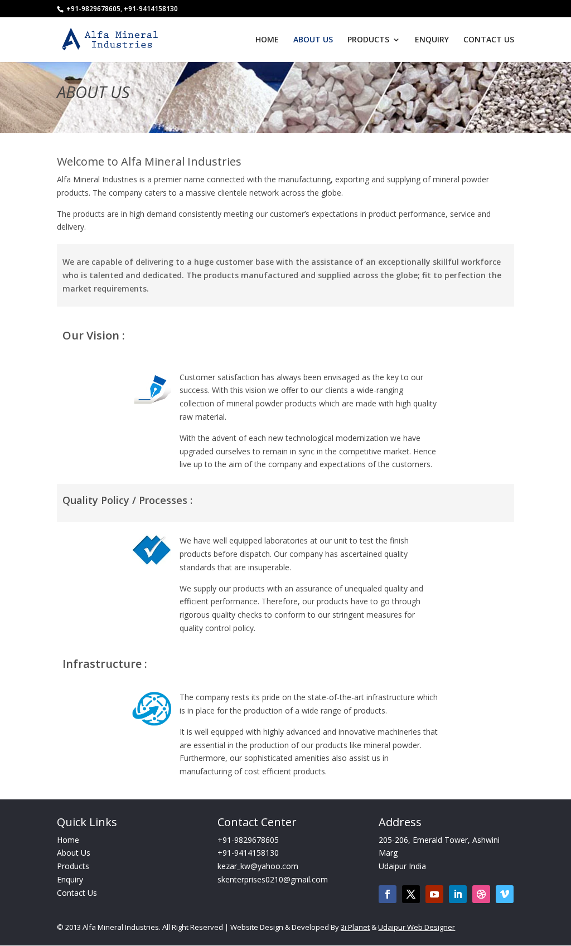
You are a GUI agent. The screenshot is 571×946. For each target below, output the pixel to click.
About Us (73, 852)
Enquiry (70, 879)
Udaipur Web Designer (416, 927)
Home (68, 840)
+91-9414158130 (248, 852)
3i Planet (355, 927)
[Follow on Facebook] (387, 894)
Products (73, 866)
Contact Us (77, 892)
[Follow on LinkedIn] (458, 894)
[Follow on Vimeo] (505, 894)
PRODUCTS (368, 40)
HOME (267, 40)
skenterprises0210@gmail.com (272, 879)
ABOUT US (313, 40)
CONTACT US (488, 40)
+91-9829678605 (248, 840)
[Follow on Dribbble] (481, 894)
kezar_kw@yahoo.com (257, 866)
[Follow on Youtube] (434, 894)
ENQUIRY (432, 40)
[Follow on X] (411, 894)
